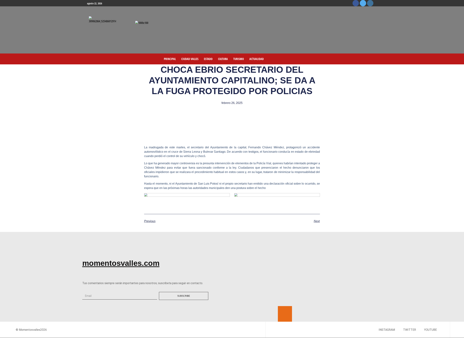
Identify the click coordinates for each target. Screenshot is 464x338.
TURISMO (238, 59)
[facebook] (356, 3)
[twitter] (363, 3)
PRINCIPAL (170, 59)
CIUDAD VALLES (189, 59)
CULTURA (223, 59)
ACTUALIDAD (256, 59)
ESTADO (208, 59)
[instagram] (370, 3)
